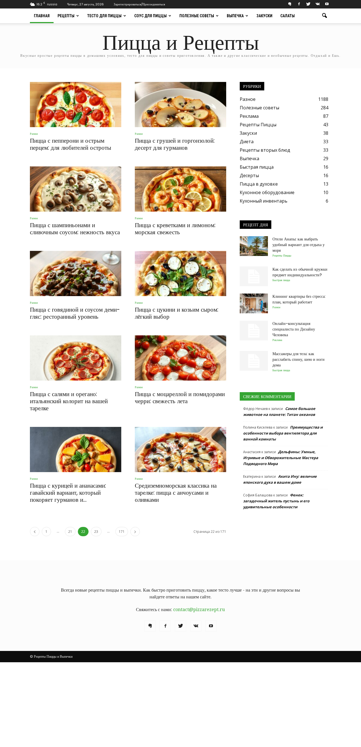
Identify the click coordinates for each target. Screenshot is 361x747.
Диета (247, 141)
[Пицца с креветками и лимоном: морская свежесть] (180, 189)
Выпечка (235, 16)
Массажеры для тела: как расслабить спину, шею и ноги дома (298, 359)
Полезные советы (196, 16)
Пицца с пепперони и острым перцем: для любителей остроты (70, 144)
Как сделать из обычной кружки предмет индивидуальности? (299, 272)
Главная (42, 16)
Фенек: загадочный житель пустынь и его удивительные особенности (276, 500)
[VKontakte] (317, 4)
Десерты (249, 175)
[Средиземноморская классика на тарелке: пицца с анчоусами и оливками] (180, 449)
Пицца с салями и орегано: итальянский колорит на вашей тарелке (69, 401)
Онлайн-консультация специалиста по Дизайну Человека (293, 329)
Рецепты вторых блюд (265, 150)
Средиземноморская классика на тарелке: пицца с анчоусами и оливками (176, 492)
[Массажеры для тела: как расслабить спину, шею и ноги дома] (254, 361)
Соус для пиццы (150, 16)
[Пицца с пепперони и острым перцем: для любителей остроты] (75, 104)
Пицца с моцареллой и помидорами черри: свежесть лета (180, 397)
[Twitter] (308, 4)
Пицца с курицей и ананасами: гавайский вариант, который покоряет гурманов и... (68, 492)
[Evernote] (289, 4)
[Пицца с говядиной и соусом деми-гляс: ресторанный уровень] (75, 273)
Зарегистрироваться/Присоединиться (139, 4)
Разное (34, 134)
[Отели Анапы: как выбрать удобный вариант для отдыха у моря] (254, 246)
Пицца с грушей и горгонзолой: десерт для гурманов (175, 144)
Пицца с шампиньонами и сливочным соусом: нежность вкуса (75, 228)
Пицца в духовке (259, 184)
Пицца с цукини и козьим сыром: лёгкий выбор (176, 313)
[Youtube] (327, 4)
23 (96, 531)
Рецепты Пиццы (258, 124)
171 (122, 531)
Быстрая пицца (257, 167)
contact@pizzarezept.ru (199, 609)
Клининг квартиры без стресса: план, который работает (298, 299)
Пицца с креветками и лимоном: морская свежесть (175, 228)
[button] (324, 16)
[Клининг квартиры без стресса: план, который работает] (254, 303)
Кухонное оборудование (267, 192)
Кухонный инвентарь (263, 201)
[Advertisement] (180, 704)
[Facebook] (299, 4)
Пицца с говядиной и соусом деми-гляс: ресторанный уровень (75, 313)
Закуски (264, 16)
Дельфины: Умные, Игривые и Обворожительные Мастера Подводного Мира (280, 457)
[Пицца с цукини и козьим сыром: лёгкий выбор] (180, 273)
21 (70, 531)
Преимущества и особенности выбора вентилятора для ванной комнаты (283, 433)
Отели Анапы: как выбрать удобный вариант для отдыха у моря (298, 244)
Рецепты (66, 16)
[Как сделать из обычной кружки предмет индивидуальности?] (254, 276)
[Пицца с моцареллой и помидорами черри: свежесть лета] (180, 358)
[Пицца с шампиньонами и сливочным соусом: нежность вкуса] (75, 189)
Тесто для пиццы (104, 16)
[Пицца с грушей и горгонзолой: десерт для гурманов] (180, 104)
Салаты (287, 16)
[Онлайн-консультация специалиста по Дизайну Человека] (254, 330)
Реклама (249, 116)
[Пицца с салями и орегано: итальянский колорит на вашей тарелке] (75, 358)
